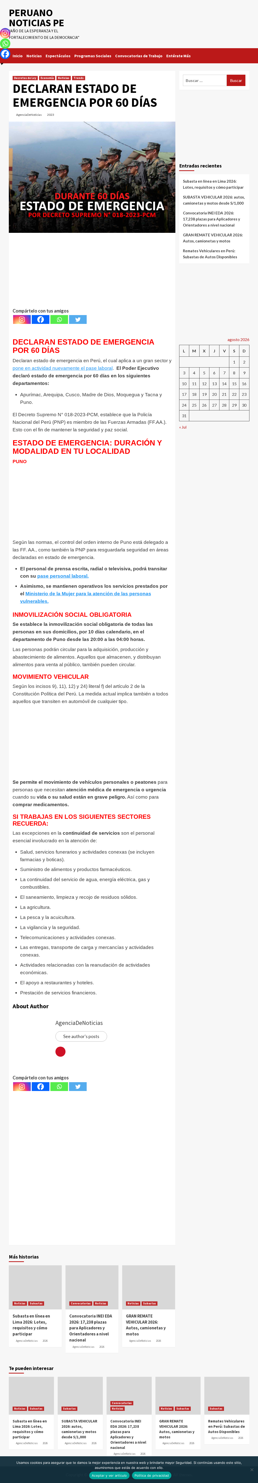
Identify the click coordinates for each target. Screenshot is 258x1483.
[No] (251, 1469)
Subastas (36, 1303)
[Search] (246, 54)
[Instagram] (22, 319)
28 (224, 405)
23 (244, 394)
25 (194, 405)
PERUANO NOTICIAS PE (36, 17)
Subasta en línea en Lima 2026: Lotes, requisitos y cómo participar (31, 1325)
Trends (79, 78)
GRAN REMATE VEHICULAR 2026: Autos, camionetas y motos (146, 1325)
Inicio (18, 55)
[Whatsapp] (59, 319)
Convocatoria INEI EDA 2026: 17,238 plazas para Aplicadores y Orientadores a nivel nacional (90, 1328)
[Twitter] (78, 319)
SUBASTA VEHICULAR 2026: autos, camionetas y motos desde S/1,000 (214, 200)
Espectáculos (58, 55)
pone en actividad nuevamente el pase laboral (63, 368)
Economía (47, 78)
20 (214, 394)
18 (194, 394)
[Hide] (2, 64)
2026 (45, 1340)
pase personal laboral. (63, 576)
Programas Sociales (92, 55)
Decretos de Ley (25, 78)
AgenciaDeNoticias (29, 115)
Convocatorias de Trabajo (139, 55)
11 (194, 383)
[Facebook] (40, 319)
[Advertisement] (92, 272)
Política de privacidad (152, 1475)
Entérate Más (178, 55)
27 (214, 405)
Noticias (34, 55)
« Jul (182, 427)
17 (184, 394)
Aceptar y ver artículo (109, 1475)
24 (184, 405)
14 (224, 383)
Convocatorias (81, 1303)
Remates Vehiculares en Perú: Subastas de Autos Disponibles (210, 253)
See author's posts (81, 1036)
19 (204, 394)
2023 (50, 115)
